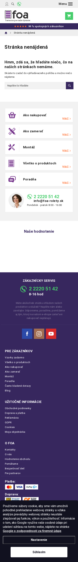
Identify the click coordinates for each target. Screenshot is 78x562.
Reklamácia (12, 417)
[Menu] (65, 4)
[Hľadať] (13, 4)
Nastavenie (39, 540)
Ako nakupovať (14, 367)
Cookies (10, 427)
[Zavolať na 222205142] (19, 4)
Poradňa (10, 381)
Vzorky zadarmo (14, 357)
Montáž (9, 376)
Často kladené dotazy (18, 385)
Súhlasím (39, 552)
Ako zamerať (12, 371)
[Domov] (6, 33)
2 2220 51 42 (46, 196)
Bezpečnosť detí (15, 468)
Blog (7, 390)
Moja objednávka (15, 431)
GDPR (8, 422)
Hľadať (69, 85)
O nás (8, 454)
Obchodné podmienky (18, 408)
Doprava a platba (15, 413)
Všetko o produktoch (17, 362)
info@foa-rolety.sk (48, 201)
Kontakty (10, 449)
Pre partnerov (13, 473)
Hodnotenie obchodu (17, 459)
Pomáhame (11, 463)
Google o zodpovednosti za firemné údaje (32, 531)
